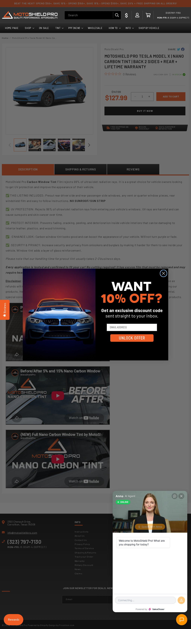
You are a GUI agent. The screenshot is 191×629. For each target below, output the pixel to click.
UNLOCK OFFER (132, 338)
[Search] (117, 15)
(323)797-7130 (173, 12)
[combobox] (93, 15)
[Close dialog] (163, 273)
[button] (148, 15)
